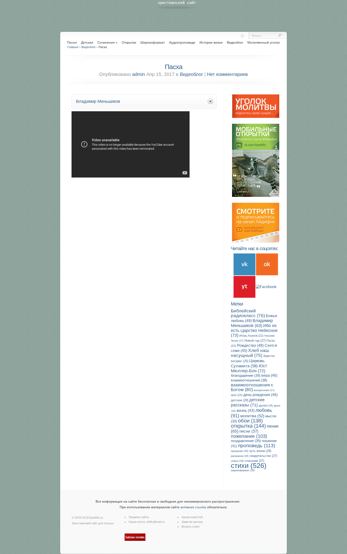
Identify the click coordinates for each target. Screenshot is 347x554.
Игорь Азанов (251, 335)
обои (250, 421)
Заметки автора (192, 522)
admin (138, 74)
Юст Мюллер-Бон (249, 368)
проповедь (256, 445)
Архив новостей (192, 517)
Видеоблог (235, 42)
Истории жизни (211, 42)
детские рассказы (248, 402)
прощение (239, 451)
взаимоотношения (249, 380)
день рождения (260, 395)
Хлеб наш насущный (250, 353)
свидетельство (263, 456)
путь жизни (260, 451)
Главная (72, 47)
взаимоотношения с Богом (252, 387)
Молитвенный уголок (263, 42)
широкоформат (243, 470)
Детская (87, 42)
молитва (252, 416)
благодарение (245, 375)
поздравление (246, 441)
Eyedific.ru (96, 517)
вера (269, 375)
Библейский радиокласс (248, 313)
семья (237, 460)
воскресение (264, 390)
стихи (249, 465)
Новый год (255, 340)
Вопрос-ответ (191, 526)
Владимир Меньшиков (252, 323)
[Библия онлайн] (135, 540)
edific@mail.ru (155, 522)
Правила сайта (139, 517)
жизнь (245, 411)
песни (248, 431)
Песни (72, 42)
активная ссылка (193, 507)
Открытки (129, 42)
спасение (254, 461)
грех (236, 395)
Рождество (250, 345)
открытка (248, 426)
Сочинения (107, 42)
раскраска (240, 456)
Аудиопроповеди (182, 42)
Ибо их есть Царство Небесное (254, 330)
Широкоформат (152, 42)
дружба (266, 405)
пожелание (249, 436)
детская (239, 400)
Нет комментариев (227, 74)
